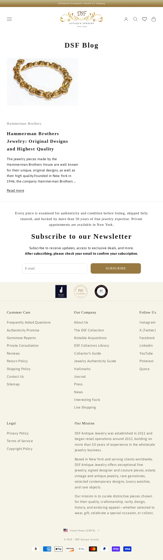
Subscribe (116, 268)
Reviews (13, 353)
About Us (81, 322)
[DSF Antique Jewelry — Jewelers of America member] (61, 291)
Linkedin (146, 345)
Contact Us (15, 376)
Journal (80, 376)
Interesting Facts (87, 400)
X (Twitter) (147, 330)
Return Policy (17, 361)
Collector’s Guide (87, 353)
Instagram (147, 322)
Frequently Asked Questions (29, 322)
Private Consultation (23, 345)
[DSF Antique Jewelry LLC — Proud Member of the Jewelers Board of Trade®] (101, 291)
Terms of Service (20, 441)
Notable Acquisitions (90, 338)
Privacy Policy (18, 433)
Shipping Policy (19, 369)
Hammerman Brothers (24, 123)
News (78, 392)
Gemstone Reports (21, 338)
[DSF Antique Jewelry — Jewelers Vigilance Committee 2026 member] (81, 291)
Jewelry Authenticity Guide (95, 361)
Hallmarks (82, 369)
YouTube (146, 353)
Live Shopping (85, 407)
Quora (144, 369)
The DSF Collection (89, 330)
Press (78, 384)
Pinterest (146, 361)
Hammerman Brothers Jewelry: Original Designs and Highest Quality (37, 141)
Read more (15, 190)
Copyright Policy (19, 449)
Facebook (147, 338)
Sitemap (13, 384)
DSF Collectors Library (91, 345)
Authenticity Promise (23, 330)
